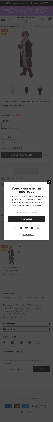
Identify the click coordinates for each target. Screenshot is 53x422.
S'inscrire (26, 219)
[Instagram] (21, 228)
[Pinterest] (26, 228)
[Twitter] (38, 228)
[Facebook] (15, 228)
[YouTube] (32, 228)
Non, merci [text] (28, 234)
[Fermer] (49, 182)
